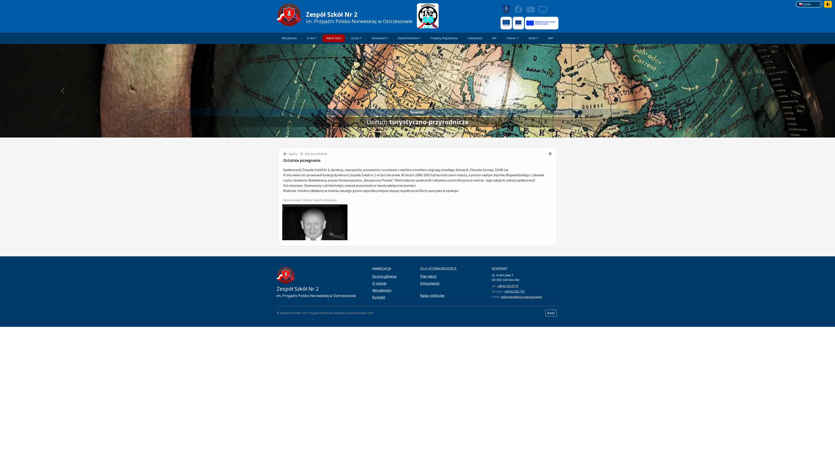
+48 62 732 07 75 (507, 286)
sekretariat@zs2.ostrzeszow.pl (521, 297)
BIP (494, 38)
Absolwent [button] (379, 38)
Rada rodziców (432, 295)
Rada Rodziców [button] (408, 38)
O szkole (379, 283)
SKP (550, 38)
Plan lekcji (428, 276)
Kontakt (378, 297)
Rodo (551, 313)
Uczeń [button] (355, 38)
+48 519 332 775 (514, 291)
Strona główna (384, 276)
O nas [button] (310, 38)
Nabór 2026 (333, 38)
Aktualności (289, 38)
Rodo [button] (532, 38)
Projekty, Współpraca (444, 38)
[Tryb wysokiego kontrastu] (828, 4)
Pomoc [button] (511, 38)
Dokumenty (475, 38)
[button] (62, 91)
